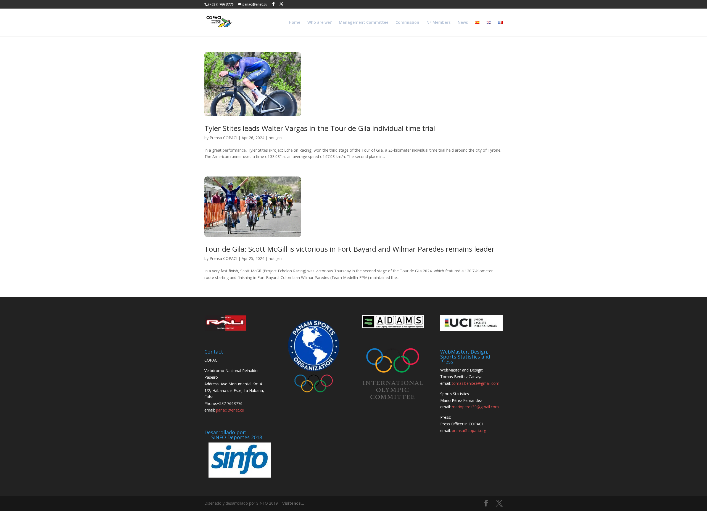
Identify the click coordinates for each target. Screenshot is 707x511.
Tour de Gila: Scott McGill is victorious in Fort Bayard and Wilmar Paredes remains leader (349, 249)
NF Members (438, 22)
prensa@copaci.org (469, 430)
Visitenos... (293, 503)
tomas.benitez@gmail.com (475, 383)
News (463, 22)
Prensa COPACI (223, 137)
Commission (407, 22)
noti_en (275, 137)
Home (294, 22)
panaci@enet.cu (230, 410)
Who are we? (319, 22)
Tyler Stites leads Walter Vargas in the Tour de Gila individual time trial (319, 128)
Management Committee (363, 22)
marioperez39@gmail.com (475, 406)
